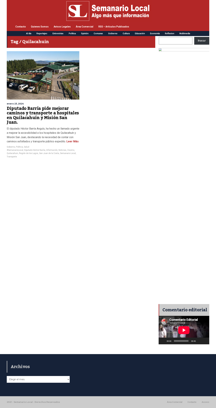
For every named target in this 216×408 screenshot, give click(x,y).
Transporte (12, 156)
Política (72, 33)
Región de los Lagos (28, 153)
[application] (184, 330)
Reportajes (41, 33)
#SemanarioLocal (15, 150)
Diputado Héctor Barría (34, 150)
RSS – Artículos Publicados (113, 26)
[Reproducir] (163, 341)
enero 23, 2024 (15, 103)
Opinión (84, 33)
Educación (140, 33)
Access (205, 402)
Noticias (62, 150)
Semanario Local (68, 153)
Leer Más (72, 141)
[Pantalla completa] (205, 341)
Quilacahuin (12, 153)
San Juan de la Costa (49, 153)
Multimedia (184, 33)
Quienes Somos (40, 26)
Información (52, 150)
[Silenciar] (199, 341)
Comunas (98, 33)
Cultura (126, 33)
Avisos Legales (62, 26)
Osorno (70, 150)
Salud (26, 147)
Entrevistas (57, 33)
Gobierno (112, 33)
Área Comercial (84, 26)
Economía (155, 33)
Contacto (20, 26)
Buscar (202, 40)
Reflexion (169, 33)
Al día (28, 33)
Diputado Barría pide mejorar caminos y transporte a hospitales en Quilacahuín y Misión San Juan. (43, 115)
